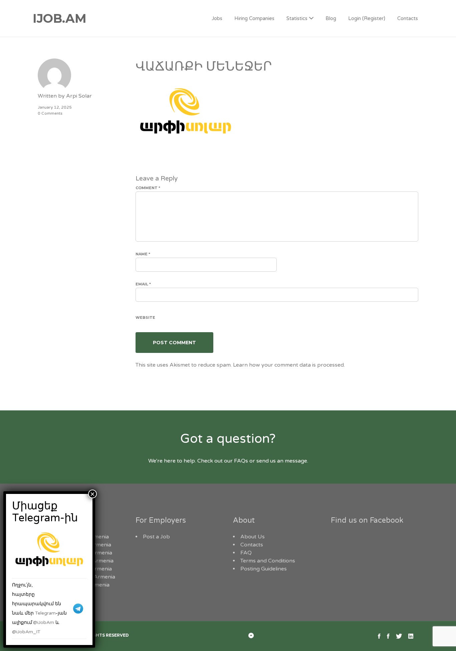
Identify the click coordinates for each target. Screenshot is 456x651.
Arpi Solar (79, 96)
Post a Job (156, 536)
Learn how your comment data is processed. (289, 365)
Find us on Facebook (367, 520)
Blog (330, 18)
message (296, 461)
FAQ (246, 552)
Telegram (45, 613)
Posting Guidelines (263, 568)
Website (145, 317)
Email (143, 284)
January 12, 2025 (55, 107)
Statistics (296, 18)
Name (143, 254)
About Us (252, 536)
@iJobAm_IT (26, 632)
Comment (148, 187)
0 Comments (50, 113)
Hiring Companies (254, 18)
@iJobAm (43, 622)
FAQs (241, 461)
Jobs (217, 18)
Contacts (407, 18)
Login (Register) (366, 18)
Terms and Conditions (267, 560)
